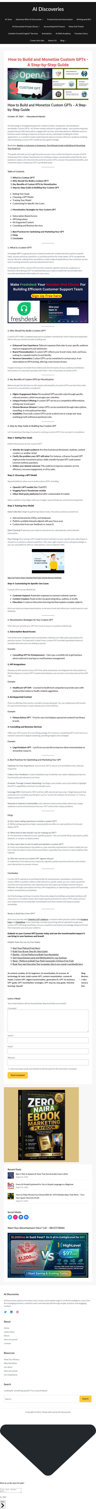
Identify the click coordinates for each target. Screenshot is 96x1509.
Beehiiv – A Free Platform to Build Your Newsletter (36, 954)
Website (11, 1057)
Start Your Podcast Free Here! (26, 948)
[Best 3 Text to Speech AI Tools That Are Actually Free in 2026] (11, 1175)
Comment (12, 1008)
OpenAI (19, 986)
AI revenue (61, 973)
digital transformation (36, 980)
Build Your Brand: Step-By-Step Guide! (30, 951)
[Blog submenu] (65, 40)
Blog (83, 973)
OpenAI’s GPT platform (38, 919)
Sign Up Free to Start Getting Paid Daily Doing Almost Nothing (34, 577)
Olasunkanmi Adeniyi (35, 117)
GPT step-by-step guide (55, 983)
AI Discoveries (48, 9)
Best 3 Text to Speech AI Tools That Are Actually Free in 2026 (42, 1174)
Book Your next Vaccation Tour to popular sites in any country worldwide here (48, 964)
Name (11, 1035)
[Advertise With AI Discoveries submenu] (42, 19)
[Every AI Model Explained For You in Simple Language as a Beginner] (11, 1186)
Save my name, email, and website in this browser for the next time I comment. (44, 1069)
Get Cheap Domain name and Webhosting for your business (40, 957)
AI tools (21, 976)
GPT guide (12, 983)
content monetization (52, 976)
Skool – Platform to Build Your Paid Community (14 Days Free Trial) (43, 961)
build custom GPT (34, 976)
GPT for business (67, 980)
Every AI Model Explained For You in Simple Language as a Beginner (45, 1184)
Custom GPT (19, 980)
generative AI (52, 980)
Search (85, 1399)
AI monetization (48, 973)
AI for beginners (33, 973)
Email (11, 1046)
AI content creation (16, 973)
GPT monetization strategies (30, 983)
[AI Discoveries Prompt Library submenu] (39, 26)
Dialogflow (20, 922)
